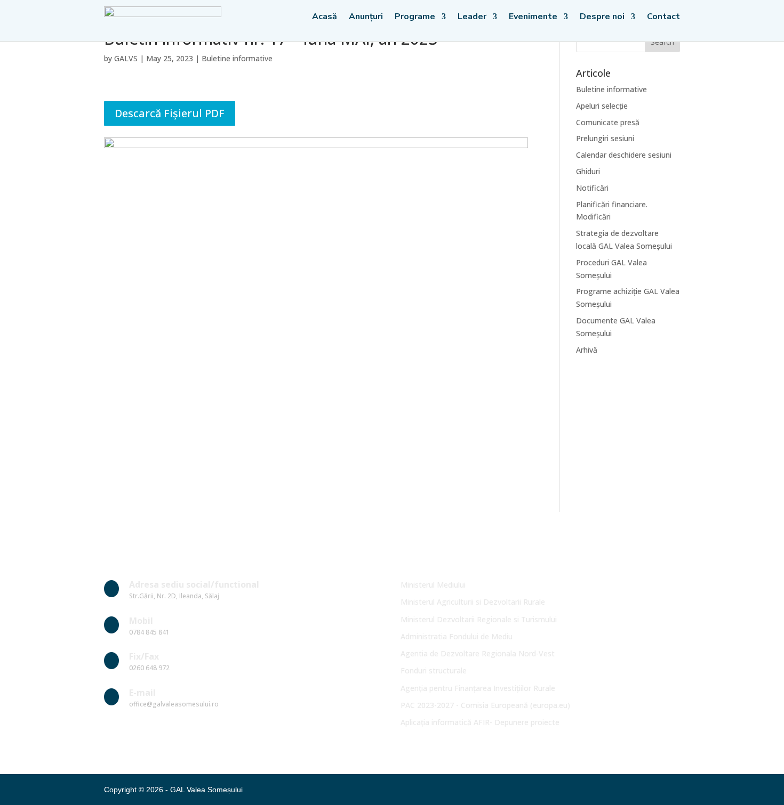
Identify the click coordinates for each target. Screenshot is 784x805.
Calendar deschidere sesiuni (623, 155)
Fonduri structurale (434, 670)
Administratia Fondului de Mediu (457, 636)
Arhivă (586, 350)
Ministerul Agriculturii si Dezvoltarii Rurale (473, 602)
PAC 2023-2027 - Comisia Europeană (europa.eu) (485, 705)
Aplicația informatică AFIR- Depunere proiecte (480, 722)
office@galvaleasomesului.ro (174, 704)
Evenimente (533, 17)
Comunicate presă (607, 122)
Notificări (592, 188)
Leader (472, 17)
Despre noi (602, 17)
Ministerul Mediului (433, 585)
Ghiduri (588, 171)
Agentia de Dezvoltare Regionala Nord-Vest (478, 653)
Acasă (324, 17)
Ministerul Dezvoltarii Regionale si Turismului (479, 619)
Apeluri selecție (602, 106)
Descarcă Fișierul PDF (170, 113)
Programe (415, 17)
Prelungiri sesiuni (605, 138)
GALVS (126, 58)
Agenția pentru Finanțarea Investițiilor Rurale (478, 688)
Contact (663, 17)
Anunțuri (366, 17)
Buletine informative (237, 58)
